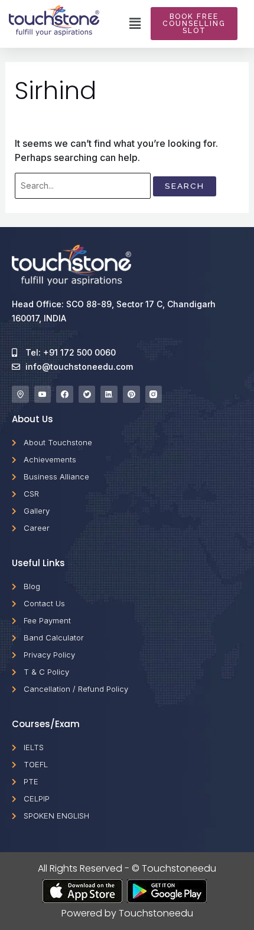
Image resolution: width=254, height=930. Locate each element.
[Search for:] (83, 186)
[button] (135, 24)
